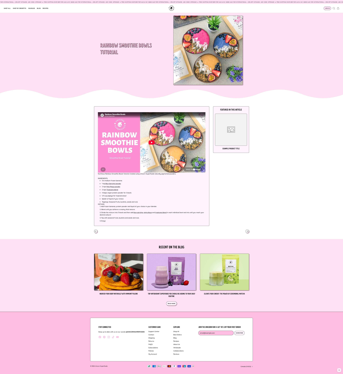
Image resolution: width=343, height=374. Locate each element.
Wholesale (177, 348)
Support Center (153, 331)
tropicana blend (160, 212)
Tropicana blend (112, 190)
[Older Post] (95, 231)
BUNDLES (31, 8)
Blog (175, 338)
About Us (176, 344)
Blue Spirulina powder (113, 184)
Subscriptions (153, 348)
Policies (151, 351)
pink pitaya (148, 212)
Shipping (151, 338)
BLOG (39, 8)
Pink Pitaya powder (113, 187)
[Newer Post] (247, 231)
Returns (151, 341)
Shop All (176, 331)
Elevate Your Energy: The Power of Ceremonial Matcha (224, 294)
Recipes (176, 341)
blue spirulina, (138, 212)
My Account (152, 354)
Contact (151, 335)
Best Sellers (177, 335)
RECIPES (45, 8)
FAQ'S (150, 344)
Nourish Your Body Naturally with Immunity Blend (119, 294)
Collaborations (178, 351)
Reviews (176, 354)
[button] (334, 8)
